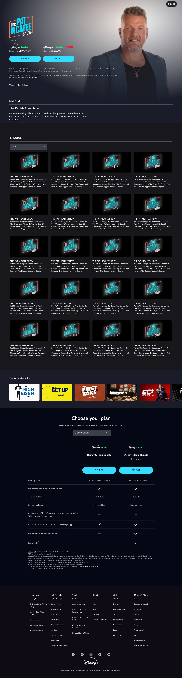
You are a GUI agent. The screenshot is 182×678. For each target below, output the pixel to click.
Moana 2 (137, 614)
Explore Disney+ (56, 599)
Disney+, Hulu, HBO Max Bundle (80, 618)
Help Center (55, 620)
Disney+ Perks (56, 604)
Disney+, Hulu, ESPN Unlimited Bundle (79, 610)
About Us (54, 630)
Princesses (117, 635)
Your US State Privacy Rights (37, 613)
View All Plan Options (18, 85)
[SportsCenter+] (155, 392)
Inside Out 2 (138, 609)
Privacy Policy (34, 599)
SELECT (25, 59)
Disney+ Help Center (92, 566)
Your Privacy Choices (37, 625)
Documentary (117, 625)
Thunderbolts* (139, 630)
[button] (60, 595)
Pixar (94, 604)
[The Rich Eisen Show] (24, 392)
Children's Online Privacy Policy (38, 605)
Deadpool (137, 599)
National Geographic (99, 620)
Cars (135, 635)
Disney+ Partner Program (59, 646)
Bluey (136, 625)
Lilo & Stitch (138, 620)
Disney (94, 599)
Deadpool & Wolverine (141, 604)
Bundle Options (77, 599)
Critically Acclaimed (119, 609)
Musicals (116, 604)
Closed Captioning (57, 635)
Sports (115, 614)
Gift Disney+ (55, 640)
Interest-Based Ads (36, 630)
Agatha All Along (139, 640)
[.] (73, 654)
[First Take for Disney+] (90, 392)
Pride (115, 630)
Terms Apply (32, 552)
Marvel (94, 609)
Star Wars (95, 614)
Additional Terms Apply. (29, 77)
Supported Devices (57, 625)
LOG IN (171, 4)
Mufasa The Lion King (141, 646)
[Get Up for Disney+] (57, 392)
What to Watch (55, 614)
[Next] (177, 392)
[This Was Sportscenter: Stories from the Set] (122, 392)
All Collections (118, 599)
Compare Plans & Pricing (80, 633)
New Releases (56, 609)
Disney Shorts (118, 620)
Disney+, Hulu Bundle (79, 604)
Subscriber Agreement (37, 620)
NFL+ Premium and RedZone (78, 626)
